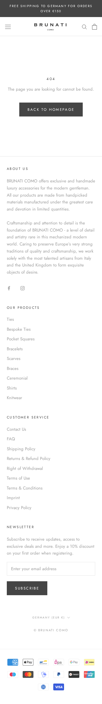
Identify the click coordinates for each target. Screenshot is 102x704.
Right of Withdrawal (25, 468)
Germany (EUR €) (48, 617)
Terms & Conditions (24, 488)
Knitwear (14, 398)
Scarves (13, 358)
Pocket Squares (21, 339)
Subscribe (27, 588)
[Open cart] (94, 27)
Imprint (13, 498)
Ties (10, 319)
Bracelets (15, 349)
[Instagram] (22, 287)
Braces (12, 368)
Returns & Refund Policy (28, 458)
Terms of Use (18, 478)
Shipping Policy (21, 449)
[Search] (84, 26)
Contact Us (16, 429)
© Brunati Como (51, 630)
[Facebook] (9, 287)
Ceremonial (17, 378)
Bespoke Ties (19, 329)
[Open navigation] (8, 26)
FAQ (11, 439)
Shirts (12, 388)
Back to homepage (51, 109)
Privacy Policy (19, 508)
